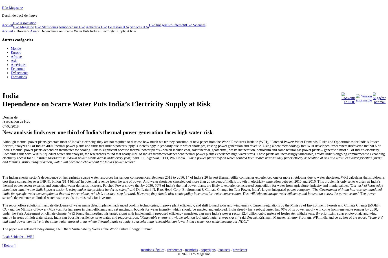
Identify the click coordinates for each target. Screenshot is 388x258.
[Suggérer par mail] (379, 97)
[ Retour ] (8, 245)
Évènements (19, 73)
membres (191, 250)
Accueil (7, 25)
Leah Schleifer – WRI (18, 237)
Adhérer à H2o (96, 27)
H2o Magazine (12, 8)
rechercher (174, 250)
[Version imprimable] (364, 97)
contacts (224, 250)
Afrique (16, 56)
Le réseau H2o (118, 27)
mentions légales (152, 250)
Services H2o (139, 27)
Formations (19, 77)
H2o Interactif (176, 25)
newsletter (240, 250)
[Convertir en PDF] (348, 97)
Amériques (18, 65)
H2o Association (24, 23)
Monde (16, 48)
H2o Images (157, 25)
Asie (33, 31)
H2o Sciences (195, 25)
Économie (18, 69)
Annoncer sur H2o (72, 27)
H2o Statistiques (46, 27)
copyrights (208, 250)
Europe (16, 52)
